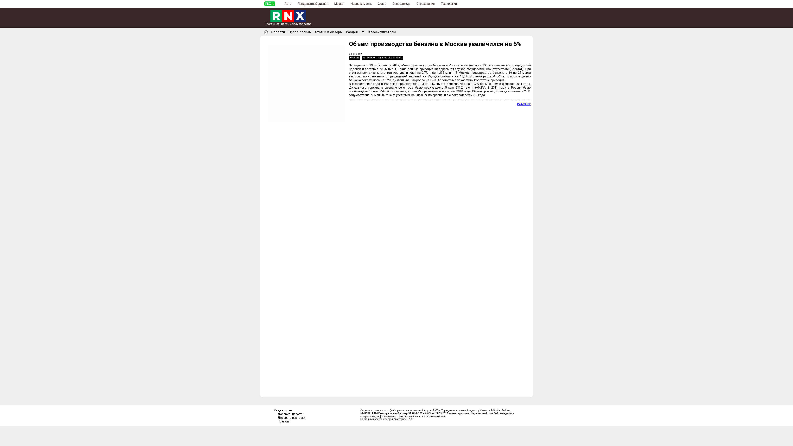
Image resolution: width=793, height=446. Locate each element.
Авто (288, 3)
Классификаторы (382, 32)
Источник (524, 104)
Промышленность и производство (288, 24)
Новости (278, 32)
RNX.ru (269, 3)
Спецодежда (402, 3)
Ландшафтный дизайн (313, 3)
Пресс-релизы (300, 32)
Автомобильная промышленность (382, 57)
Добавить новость (290, 414)
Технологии (449, 3)
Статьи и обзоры (329, 32)
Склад (382, 3)
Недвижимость (361, 3)
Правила (284, 421)
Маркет (339, 3)
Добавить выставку (291, 417)
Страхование (426, 3)
